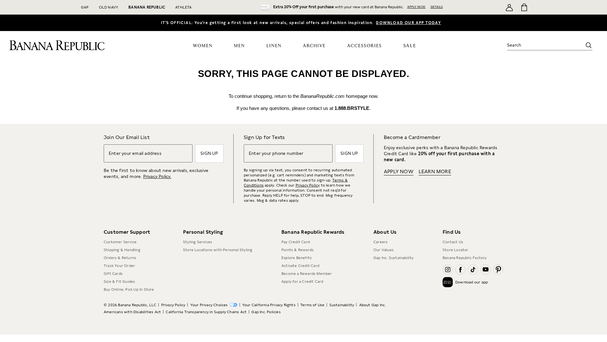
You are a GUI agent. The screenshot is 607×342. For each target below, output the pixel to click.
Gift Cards (113, 273)
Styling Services (197, 242)
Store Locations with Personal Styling (217, 250)
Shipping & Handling (122, 250)
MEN (239, 46)
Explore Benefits (296, 258)
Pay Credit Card (295, 242)
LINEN (274, 46)
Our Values (383, 250)
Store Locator (456, 250)
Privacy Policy (308, 185)
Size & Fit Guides (119, 281)
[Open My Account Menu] (509, 7)
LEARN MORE (435, 171)
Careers (380, 242)
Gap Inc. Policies (265, 312)
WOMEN (203, 46)
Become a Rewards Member (306, 273)
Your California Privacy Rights (269, 305)
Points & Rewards (297, 250)
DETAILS (437, 7)
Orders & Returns (120, 258)
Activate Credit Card (300, 265)
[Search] (588, 45)
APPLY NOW (416, 7)
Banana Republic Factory (465, 258)
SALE (409, 45)
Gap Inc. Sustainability (393, 258)
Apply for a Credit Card (302, 281)
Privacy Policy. (157, 176)
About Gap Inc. (372, 305)
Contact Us (453, 242)
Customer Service (120, 242)
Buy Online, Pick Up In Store (129, 289)
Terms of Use (312, 305)
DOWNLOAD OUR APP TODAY (408, 23)
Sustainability (341, 305)
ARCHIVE (314, 46)
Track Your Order (119, 265)
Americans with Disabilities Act (132, 312)
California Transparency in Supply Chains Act (206, 312)
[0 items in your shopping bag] (523, 7)
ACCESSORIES (364, 46)
